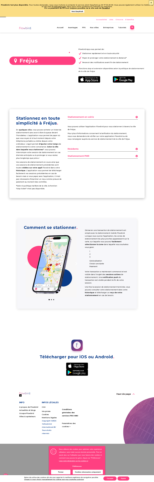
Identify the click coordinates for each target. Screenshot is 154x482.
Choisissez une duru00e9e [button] (51, 299)
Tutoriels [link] (122, 28)
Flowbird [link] (106, 8)
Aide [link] (111, 19)
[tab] (103, 118)
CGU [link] (44, 407)
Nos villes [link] (94, 28)
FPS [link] (84, 28)
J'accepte (110, 478)
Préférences (77, 466)
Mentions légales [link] (49, 418)
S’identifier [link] (129, 19)
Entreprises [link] (108, 28)
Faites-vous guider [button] (49, 299)
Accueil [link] (60, 28)
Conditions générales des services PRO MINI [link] (70, 412)
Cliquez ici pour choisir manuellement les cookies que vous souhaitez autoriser (54, 480)
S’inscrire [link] (119, 19)
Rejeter (123, 478)
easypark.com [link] (60, 7)
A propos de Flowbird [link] (28, 407)
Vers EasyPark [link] (77, 11)
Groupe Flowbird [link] (26, 413)
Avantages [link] (73, 28)
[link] (25, 28)
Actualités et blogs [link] (27, 410)
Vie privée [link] (46, 411)
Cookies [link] (45, 414)
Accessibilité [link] (101, 19)
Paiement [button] (53, 299)
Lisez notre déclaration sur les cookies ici (73, 461)
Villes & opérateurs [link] (27, 417)
